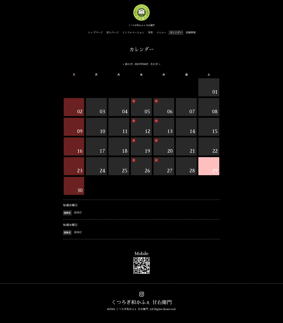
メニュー (161, 32)
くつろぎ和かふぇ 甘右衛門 (141, 302)
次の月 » (155, 64)
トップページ (95, 32)
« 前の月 (128, 64)
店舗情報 (191, 32)
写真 (150, 32)
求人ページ (112, 32)
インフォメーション (133, 32)
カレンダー (176, 32)
